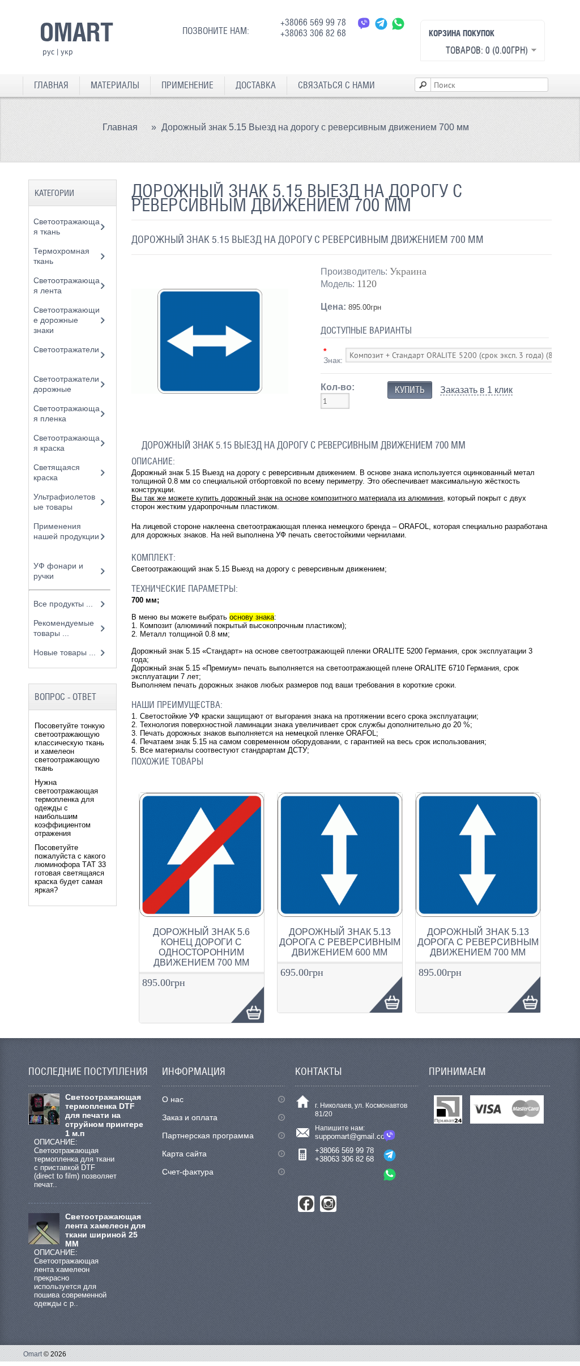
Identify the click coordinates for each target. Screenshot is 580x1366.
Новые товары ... (64, 652)
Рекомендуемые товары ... (63, 628)
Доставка (256, 85)
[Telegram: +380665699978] (389, 1155)
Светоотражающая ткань (66, 226)
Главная (51, 85)
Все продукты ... (63, 603)
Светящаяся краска (56, 472)
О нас (173, 1099)
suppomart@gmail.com (353, 1136)
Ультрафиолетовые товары (64, 501)
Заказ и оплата (190, 1117)
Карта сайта (184, 1153)
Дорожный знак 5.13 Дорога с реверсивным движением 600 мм (339, 942)
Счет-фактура (188, 1171)
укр (67, 51)
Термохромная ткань (61, 256)
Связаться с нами (336, 85)
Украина (408, 271)
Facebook (306, 1204)
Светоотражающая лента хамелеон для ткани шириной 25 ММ (105, 1230)
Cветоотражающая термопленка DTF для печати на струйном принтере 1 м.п (104, 1115)
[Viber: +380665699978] (364, 23)
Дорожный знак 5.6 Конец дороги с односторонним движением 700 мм (201, 947)
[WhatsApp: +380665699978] (389, 1174)
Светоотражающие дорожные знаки (66, 320)
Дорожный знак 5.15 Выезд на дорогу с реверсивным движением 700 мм (315, 127)
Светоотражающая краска (66, 443)
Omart (32, 1354)
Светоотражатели (66, 349)
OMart (76, 31)
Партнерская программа (208, 1135)
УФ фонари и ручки (58, 570)
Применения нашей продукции (66, 531)
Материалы (115, 85)
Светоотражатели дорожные (66, 384)
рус (48, 51)
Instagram (328, 1204)
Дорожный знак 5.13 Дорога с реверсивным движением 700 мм (478, 942)
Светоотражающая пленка (66, 413)
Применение (187, 85)
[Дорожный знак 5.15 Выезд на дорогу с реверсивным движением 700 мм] (209, 417)
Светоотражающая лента (66, 285)
